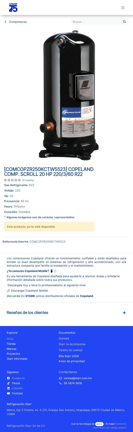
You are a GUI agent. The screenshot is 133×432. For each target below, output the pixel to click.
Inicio (10, 338)
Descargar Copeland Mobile (29, 290)
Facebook (18, 378)
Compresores (17, 21)
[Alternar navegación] (122, 7)
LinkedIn (17, 388)
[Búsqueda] (124, 21)
